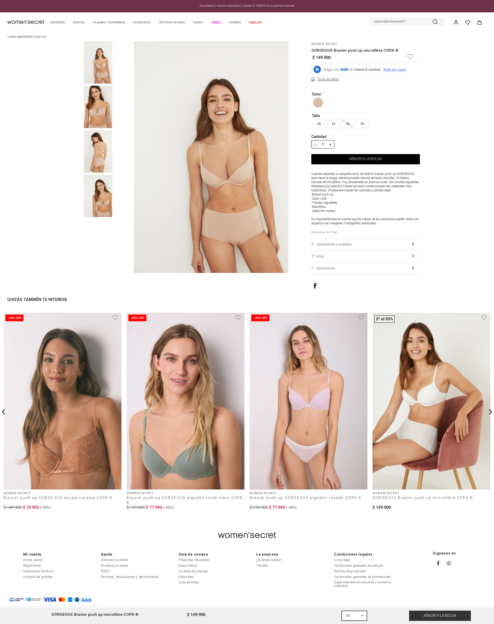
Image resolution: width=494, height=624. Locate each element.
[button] (407, 22)
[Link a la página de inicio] (11, 37)
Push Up (40, 37)
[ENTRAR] (456, 22)
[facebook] (320, 286)
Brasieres (25, 37)
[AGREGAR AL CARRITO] (440, 616)
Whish (467, 22)
